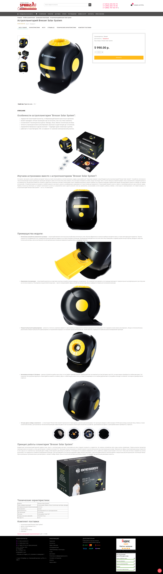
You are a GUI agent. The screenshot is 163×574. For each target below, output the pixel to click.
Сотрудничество (54, 547)
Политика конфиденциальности (58, 556)
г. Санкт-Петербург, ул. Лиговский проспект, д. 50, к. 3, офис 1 (31, 559)
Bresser (106, 36)
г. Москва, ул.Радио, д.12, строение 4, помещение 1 (30, 554)
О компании (42, 14)
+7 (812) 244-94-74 (110, 4)
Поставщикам (72, 14)
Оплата (64, 14)
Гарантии (50, 14)
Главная (19, 17)
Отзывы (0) (51, 27)
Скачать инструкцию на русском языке (28, 534)
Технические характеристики (66, 27)
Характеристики (34, 27)
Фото (43, 27)
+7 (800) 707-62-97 (110, 8)
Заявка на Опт (82, 14)
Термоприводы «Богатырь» (57, 549)
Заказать (119, 57)
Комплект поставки (84, 27)
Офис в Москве (99, 14)
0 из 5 (27, 24)
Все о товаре (23, 27)
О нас (51, 551)
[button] (23, 34)
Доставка (57, 14)
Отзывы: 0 (32, 24)
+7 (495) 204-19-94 (110, 6)
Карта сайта (52, 562)
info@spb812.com (21, 552)
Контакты (91, 14)
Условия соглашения (55, 558)
